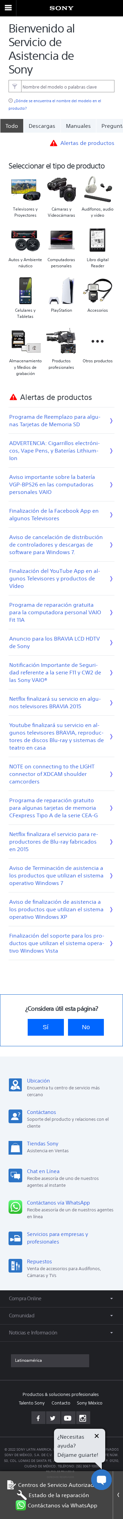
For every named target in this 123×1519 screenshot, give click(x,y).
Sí (46, 1027)
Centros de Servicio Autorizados (59, 1484)
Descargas (42, 125)
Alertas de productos (87, 142)
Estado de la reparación (59, 1495)
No (86, 1027)
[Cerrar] (97, 1437)
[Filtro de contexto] (15, 86)
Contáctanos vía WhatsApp (62, 1505)
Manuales (78, 125)
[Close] (118, 1495)
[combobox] (62, 86)
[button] (109, 1496)
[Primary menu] (8, 8)
